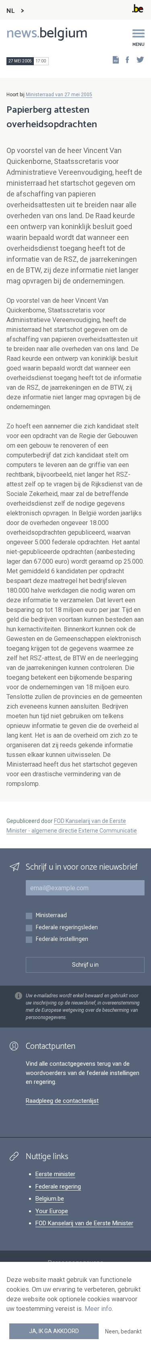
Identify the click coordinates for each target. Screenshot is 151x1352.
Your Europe (51, 1211)
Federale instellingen (61, 939)
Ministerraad (51, 915)
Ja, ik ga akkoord (54, 1331)
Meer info (98, 1309)
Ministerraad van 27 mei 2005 (59, 94)
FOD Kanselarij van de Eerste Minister (84, 1223)
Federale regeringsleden (66, 927)
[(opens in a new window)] (125, 59)
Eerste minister (55, 1174)
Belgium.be (49, 1198)
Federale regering (58, 1186)
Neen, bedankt (123, 1331)
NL (10, 11)
